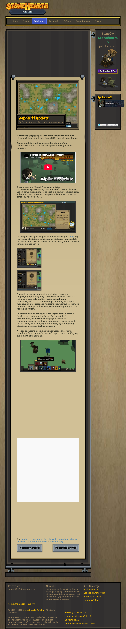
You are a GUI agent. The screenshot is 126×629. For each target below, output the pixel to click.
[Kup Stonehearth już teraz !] (108, 71)
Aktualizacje (57, 122)
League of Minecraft (94, 593)
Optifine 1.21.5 (72, 620)
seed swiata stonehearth (34, 542)
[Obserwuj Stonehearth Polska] (108, 125)
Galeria (67, 21)
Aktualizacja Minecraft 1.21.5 (80, 623)
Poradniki (54, 21)
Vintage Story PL (92, 589)
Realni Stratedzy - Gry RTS (21, 604)
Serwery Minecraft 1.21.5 (77, 612)
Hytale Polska (91, 600)
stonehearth (39, 539)
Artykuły (38, 21)
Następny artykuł (30, 548)
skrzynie (52, 539)
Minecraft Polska (93, 597)
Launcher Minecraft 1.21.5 (78, 616)
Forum (26, 21)
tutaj (71, 237)
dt (18, 542)
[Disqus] (48, 405)
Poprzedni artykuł (65, 548)
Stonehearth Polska (33, 610)
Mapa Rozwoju (83, 21)
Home (15, 21)
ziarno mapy (56, 542)
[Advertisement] (48, 36)
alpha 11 (26, 539)
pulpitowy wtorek (68, 539)
